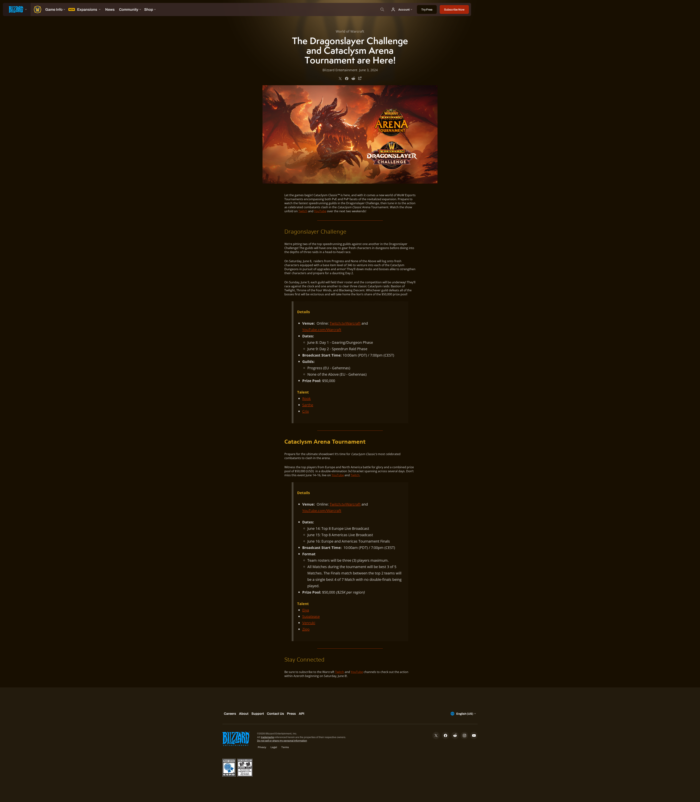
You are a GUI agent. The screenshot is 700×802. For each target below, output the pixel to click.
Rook (306, 398)
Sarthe (307, 404)
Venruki (308, 622)
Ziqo (306, 629)
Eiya (305, 610)
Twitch (302, 211)
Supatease (311, 616)
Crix (305, 411)
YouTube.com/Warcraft (321, 329)
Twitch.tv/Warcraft (345, 323)
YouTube (320, 211)
